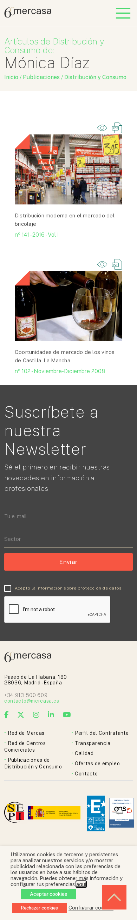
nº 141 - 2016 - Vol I (37, 234)
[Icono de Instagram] (36, 715)
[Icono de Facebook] (6, 715)
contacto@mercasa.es (31, 701)
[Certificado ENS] (121, 813)
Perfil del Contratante (102, 733)
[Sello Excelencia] (96, 813)
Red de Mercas (26, 733)
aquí (81, 884)
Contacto (86, 773)
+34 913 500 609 (26, 695)
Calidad (84, 753)
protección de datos (100, 588)
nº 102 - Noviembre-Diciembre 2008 (60, 371)
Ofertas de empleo (97, 763)
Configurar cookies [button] (90, 908)
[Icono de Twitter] (21, 715)
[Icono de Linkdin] (51, 715)
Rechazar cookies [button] (39, 908)
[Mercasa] (27, 16)
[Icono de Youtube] (67, 715)
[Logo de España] (55, 813)
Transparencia (93, 743)
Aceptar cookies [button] (48, 894)
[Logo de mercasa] (15, 813)
